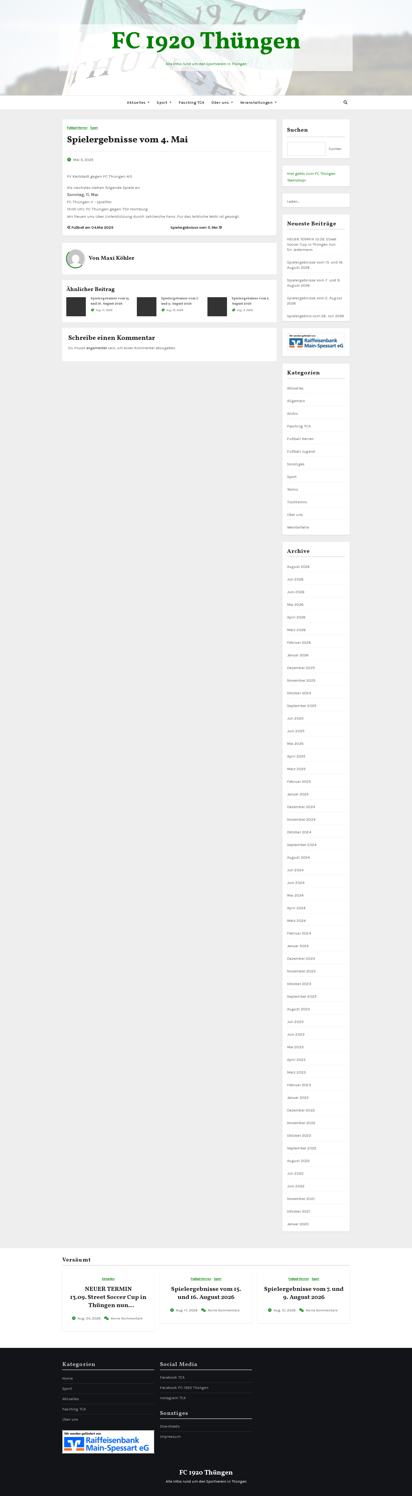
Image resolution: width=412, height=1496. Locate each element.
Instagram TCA (173, 1398)
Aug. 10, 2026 (174, 310)
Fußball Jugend (301, 451)
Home (67, 1378)
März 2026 (296, 630)
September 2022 (302, 1148)
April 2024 (296, 908)
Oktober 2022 (299, 1135)
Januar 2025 (298, 794)
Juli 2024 (295, 870)
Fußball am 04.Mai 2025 (92, 227)
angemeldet (96, 348)
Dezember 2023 (301, 958)
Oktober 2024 (299, 832)
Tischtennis (297, 502)
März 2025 (296, 769)
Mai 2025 (295, 743)
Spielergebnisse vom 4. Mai (127, 140)
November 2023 (301, 971)
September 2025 (302, 705)
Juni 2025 (296, 731)
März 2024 (296, 920)
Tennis (292, 489)
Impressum (170, 1436)
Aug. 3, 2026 (245, 310)
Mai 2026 (295, 604)
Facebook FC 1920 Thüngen (184, 1387)
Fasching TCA (191, 102)
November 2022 (301, 1123)
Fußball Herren (77, 128)
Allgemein (296, 401)
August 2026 (298, 566)
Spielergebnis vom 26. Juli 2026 (315, 316)
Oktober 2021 (298, 1211)
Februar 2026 (299, 642)
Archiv (292, 413)
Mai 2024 (295, 895)
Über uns (220, 102)
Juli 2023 (295, 1021)
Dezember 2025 (301, 667)
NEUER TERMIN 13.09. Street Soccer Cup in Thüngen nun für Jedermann (312, 244)
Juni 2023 (296, 1034)
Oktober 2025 (299, 693)
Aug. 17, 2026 (104, 310)
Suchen (297, 130)
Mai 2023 (295, 1047)
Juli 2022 (295, 1173)
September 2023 (302, 996)
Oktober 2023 (299, 984)
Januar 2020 (298, 1224)
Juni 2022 (296, 1186)
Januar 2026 (298, 655)
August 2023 (298, 1009)
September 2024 (302, 844)
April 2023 (296, 1059)
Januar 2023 (298, 1097)
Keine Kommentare (127, 1318)
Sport (163, 102)
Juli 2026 (295, 579)
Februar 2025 (299, 781)
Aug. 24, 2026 (90, 1318)
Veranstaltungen (257, 102)
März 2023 (296, 1072)
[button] (345, 102)
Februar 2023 (299, 1085)
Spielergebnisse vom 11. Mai (194, 227)
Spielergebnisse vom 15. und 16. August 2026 (206, 1293)
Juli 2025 (295, 718)
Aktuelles (137, 102)
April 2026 (296, 617)
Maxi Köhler (117, 258)
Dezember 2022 (301, 1110)
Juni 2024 (296, 882)
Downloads (170, 1426)
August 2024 (298, 857)
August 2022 (298, 1160)
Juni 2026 (296, 592)
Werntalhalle (298, 527)
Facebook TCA (172, 1377)
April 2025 (296, 756)
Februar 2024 (299, 933)
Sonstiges (296, 464)
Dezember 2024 (301, 807)
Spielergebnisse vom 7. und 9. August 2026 (304, 1293)
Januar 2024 (298, 946)
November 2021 (301, 1198)
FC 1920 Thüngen (206, 42)
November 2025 (301, 680)
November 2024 (301, 819)
